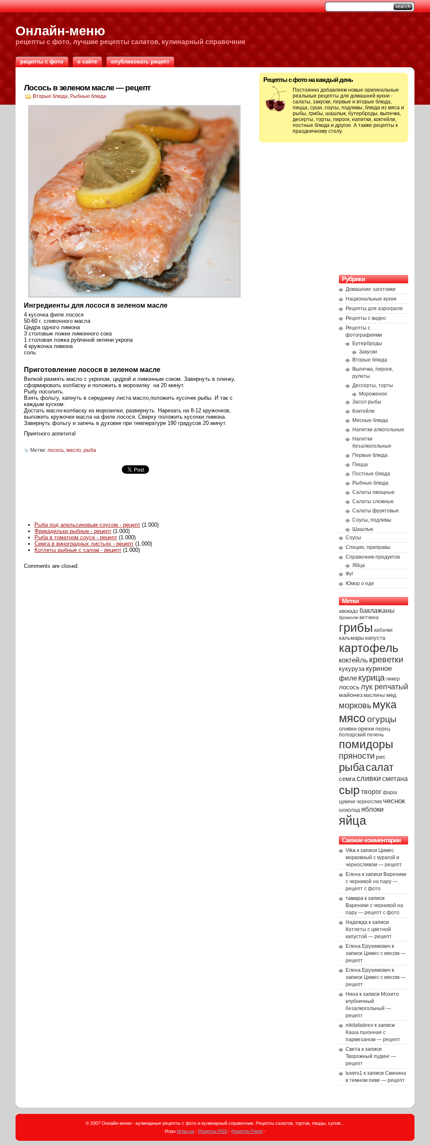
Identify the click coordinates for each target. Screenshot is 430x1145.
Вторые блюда (50, 96)
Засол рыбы (366, 402)
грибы (356, 627)
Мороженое (373, 394)
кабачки (383, 630)
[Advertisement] (135, 501)
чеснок (394, 801)
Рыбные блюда (88, 96)
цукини (347, 801)
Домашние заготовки (371, 289)
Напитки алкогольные (378, 430)
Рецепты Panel (246, 1131)
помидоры (366, 744)
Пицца (360, 464)
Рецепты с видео (366, 318)
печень (375, 735)
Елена (353, 874)
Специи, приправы (368, 547)
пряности (357, 755)
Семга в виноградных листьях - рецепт (84, 544)
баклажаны (377, 610)
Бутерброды (367, 343)
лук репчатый (384, 687)
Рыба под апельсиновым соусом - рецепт (87, 525)
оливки (348, 729)
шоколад (349, 810)
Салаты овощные (373, 492)
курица (371, 677)
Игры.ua (185, 1131)
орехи (366, 728)
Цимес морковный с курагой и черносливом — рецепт (374, 857)
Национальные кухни (371, 299)
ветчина (369, 617)
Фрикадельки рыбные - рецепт (72, 531)
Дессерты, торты (372, 385)
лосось (55, 450)
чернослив (369, 802)
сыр (349, 790)
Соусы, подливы (371, 520)
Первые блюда (370, 455)
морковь (355, 705)
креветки (386, 659)
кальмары (351, 638)
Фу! (349, 574)
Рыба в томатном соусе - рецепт (75, 537)
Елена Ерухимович (368, 946)
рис (380, 756)
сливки (369, 778)
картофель (369, 647)
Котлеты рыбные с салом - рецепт (77, 550)
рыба (90, 450)
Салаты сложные (373, 501)
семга (347, 778)
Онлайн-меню (60, 31)
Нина (352, 994)
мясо (352, 718)
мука (384, 704)
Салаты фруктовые (375, 511)
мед (391, 695)
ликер (393, 678)
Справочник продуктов (373, 557)
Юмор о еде (360, 583)
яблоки (372, 809)
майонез (350, 694)
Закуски (368, 352)
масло (73, 450)
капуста (375, 638)
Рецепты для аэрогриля (374, 308)
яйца (352, 820)
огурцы (381, 719)
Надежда (356, 922)
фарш (390, 792)
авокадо (348, 611)
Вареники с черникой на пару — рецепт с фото (376, 881)
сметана (395, 778)
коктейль (353, 660)
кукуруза (351, 668)
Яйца (358, 565)
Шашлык (362, 529)
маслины (374, 695)
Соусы (353, 538)
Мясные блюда (370, 420)
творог (371, 791)
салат (379, 767)
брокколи (348, 617)
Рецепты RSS (212, 1131)
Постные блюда (371, 474)
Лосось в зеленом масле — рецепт (87, 87)
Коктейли (363, 411)
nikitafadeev (359, 1025)
